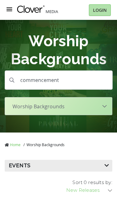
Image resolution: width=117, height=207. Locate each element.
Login (100, 10)
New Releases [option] (83, 190)
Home (15, 144)
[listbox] (89, 190)
